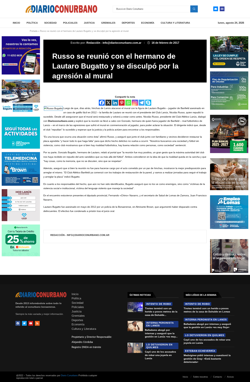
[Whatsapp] (128, 103)
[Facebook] (102, 103)
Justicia (89, 22)
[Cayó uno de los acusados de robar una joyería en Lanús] (135, 348)
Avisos (230, 377)
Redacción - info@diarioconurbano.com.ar (114, 42)
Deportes (128, 22)
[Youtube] (30, 323)
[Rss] (37, 323)
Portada (33, 31)
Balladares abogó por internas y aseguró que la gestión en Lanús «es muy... (161, 333)
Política (32, 22)
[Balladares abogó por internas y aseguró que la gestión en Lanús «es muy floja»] (135, 326)
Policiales (70, 22)
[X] (108, 103)
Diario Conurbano (69, 375)
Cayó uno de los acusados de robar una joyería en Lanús (160, 355)
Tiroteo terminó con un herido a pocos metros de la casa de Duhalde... (161, 311)
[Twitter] (24, 323)
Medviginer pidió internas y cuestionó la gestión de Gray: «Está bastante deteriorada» (207, 358)
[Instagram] (135, 103)
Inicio (16, 22)
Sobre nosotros (200, 377)
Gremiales (108, 22)
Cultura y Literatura (175, 22)
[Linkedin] (115, 103)
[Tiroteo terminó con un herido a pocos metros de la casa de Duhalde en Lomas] (135, 307)
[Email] (215, 8)
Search (194, 8)
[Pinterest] (122, 103)
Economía (147, 22)
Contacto (217, 377)
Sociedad (50, 22)
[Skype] (148, 103)
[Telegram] (142, 103)
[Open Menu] (222, 8)
